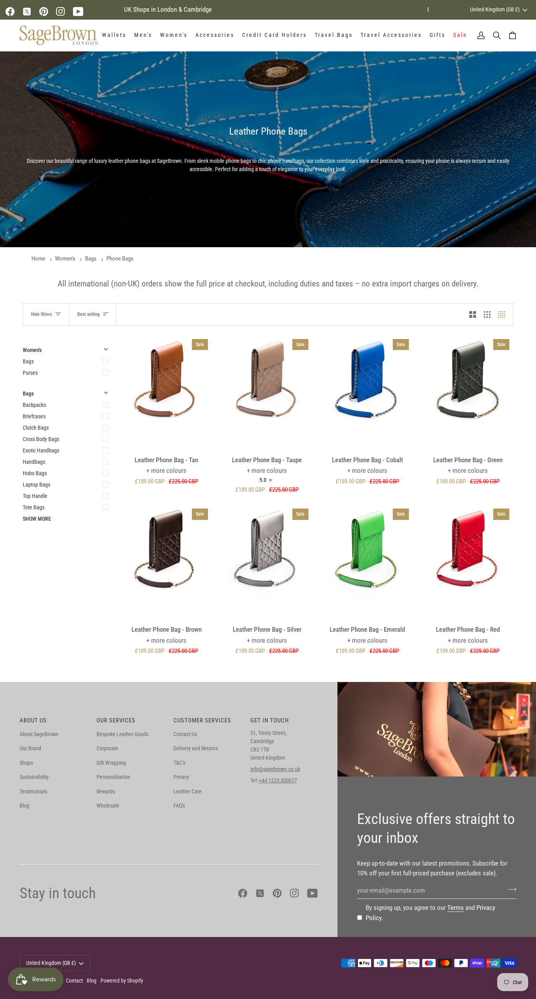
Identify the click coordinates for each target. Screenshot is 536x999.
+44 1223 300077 (278, 780)
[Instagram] (60, 11)
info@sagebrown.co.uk (275, 769)
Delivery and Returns (195, 748)
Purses (30, 373)
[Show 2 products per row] (472, 314)
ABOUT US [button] (33, 720)
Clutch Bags (36, 428)
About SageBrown (39, 734)
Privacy (181, 777)
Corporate (107, 748)
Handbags (34, 462)
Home (38, 258)
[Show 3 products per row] (487, 314)
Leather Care (187, 791)
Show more (37, 519)
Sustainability (34, 777)
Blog (24, 805)
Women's (65, 258)
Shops (26, 763)
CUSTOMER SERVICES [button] (202, 720)
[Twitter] (26, 11)
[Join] (509, 889)
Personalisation (113, 777)
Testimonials (33, 791)
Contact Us (185, 734)
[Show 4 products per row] (503, 314)
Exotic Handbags (41, 450)
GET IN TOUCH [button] (269, 720)
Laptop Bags (36, 484)
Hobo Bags (35, 473)
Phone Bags (119, 258)
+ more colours (166, 470)
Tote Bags (33, 507)
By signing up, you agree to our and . (430, 913)
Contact (74, 980)
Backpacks (34, 405)
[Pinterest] (43, 11)
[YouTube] (78, 11)
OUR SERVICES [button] (116, 720)
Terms (455, 907)
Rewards (106, 791)
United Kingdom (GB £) (495, 9)
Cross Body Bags (41, 439)
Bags (91, 258)
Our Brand (30, 748)
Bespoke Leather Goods (122, 734)
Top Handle (35, 496)
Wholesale (108, 805)
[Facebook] (10, 11)
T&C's (179, 763)
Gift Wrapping (111, 763)
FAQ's (179, 805)
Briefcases (34, 416)
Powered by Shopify (121, 980)
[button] (114, 35)
